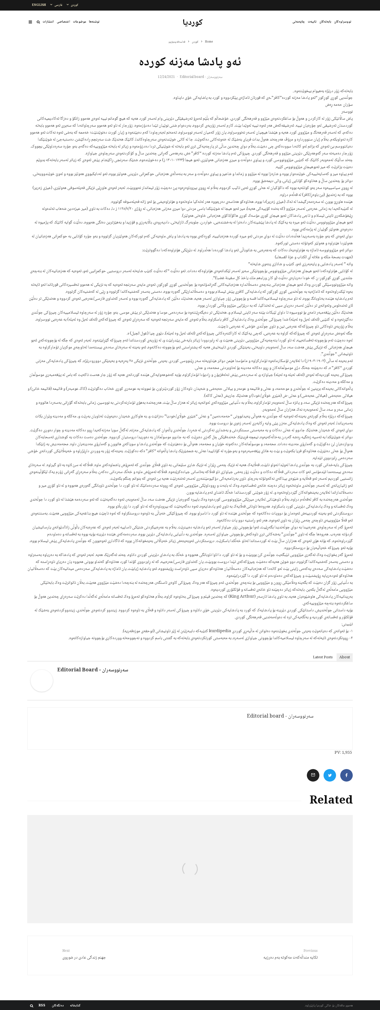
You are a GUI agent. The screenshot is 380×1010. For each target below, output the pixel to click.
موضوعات (79, 22)
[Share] (346, 775)
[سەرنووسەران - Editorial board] (42, 690)
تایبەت (312, 22)
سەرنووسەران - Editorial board (201, 77)
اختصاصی (63, 22)
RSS (42, 1006)
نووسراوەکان (342, 22)
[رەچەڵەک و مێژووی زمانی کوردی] (298, 869)
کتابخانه (75, 1006)
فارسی (58, 5)
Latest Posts (323, 657)
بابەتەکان (325, 22)
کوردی (74, 5)
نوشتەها (94, 22)
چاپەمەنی (298, 22)
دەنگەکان (58, 1006)
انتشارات (48, 22)
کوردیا (192, 23)
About (344, 657)
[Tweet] (330, 775)
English (39, 5)
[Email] (313, 775)
